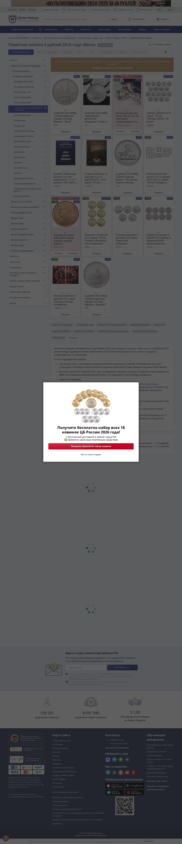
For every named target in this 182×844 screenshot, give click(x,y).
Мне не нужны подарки (91, 455)
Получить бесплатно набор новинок (91, 446)
